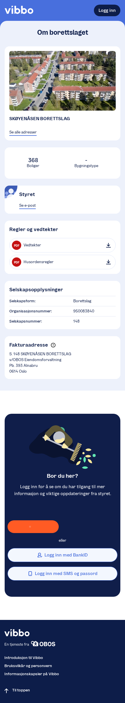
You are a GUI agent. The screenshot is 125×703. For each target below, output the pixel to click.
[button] (53, 345)
